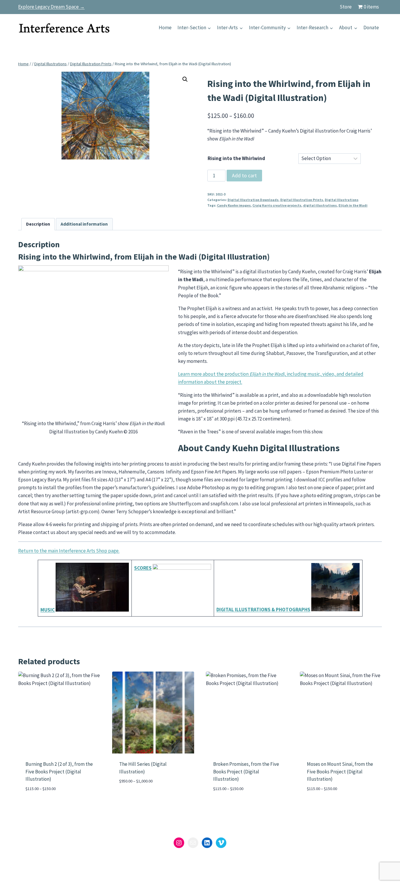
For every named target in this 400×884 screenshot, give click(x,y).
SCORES (143, 568)
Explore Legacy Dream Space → (51, 7)
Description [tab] (38, 224)
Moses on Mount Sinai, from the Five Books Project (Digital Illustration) (340, 771)
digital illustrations (320, 205)
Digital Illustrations (341, 200)
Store (346, 7)
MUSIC (47, 610)
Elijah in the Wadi (353, 205)
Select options (136, 798)
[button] (185, 79)
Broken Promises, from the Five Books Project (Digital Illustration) (246, 771)
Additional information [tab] (84, 224)
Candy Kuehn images (234, 205)
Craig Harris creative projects (276, 205)
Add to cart (244, 175)
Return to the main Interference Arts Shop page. (68, 550)
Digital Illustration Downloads (253, 200)
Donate (371, 27)
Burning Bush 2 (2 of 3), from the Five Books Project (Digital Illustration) (59, 771)
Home (165, 27)
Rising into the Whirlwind (236, 158)
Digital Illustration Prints (301, 200)
